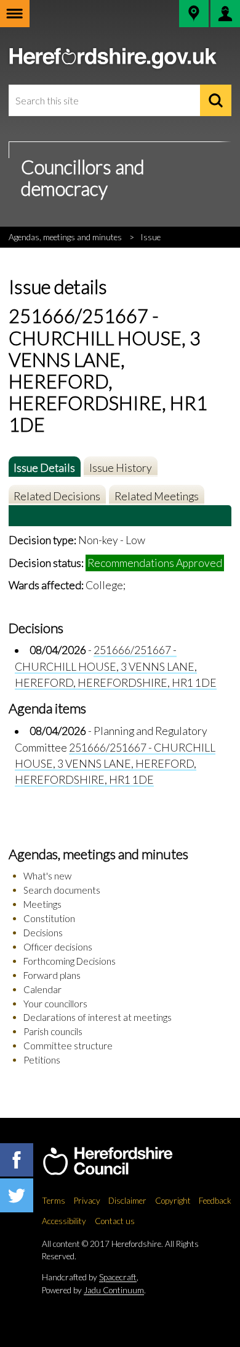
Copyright (173, 1201)
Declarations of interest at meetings (97, 1017)
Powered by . (94, 1290)
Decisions (43, 932)
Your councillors (55, 1003)
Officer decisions (57, 946)
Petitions (41, 1059)
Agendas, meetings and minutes (65, 237)
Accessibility (64, 1221)
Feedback (215, 1201)
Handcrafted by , (90, 1277)
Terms (53, 1201)
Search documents (61, 890)
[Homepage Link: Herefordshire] (120, 1161)
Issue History (120, 467)
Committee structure (68, 1045)
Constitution (49, 918)
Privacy (87, 1201)
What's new (47, 875)
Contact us (115, 1221)
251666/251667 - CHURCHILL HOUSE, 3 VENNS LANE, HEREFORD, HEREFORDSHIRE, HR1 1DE (116, 666)
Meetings (42, 904)
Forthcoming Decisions (69, 961)
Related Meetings (156, 496)
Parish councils (52, 1031)
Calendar (42, 989)
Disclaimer (127, 1201)
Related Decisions (57, 496)
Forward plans (52, 975)
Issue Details (44, 467)
